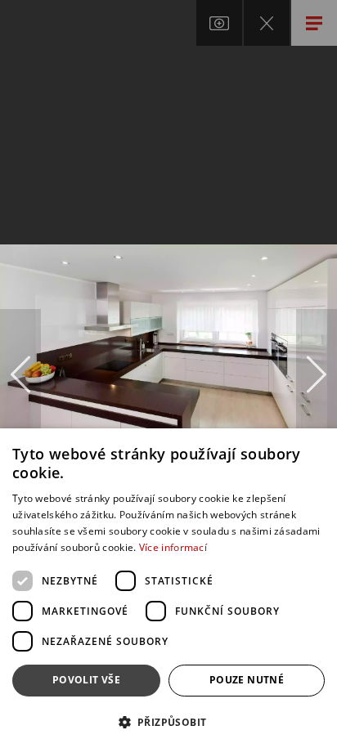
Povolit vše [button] (86, 680)
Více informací (173, 547)
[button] (168, 721)
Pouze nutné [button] (246, 680)
